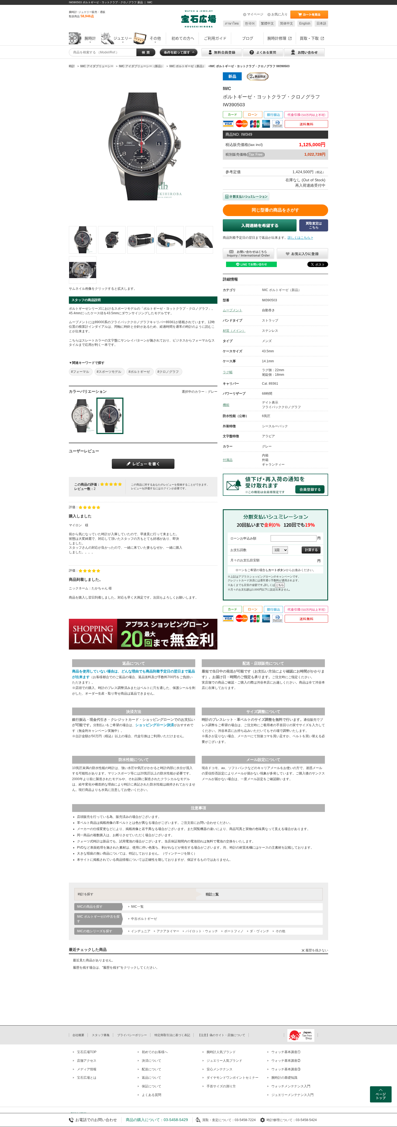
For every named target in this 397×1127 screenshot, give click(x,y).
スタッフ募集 (101, 1035)
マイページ (255, 14)
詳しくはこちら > (300, 238)
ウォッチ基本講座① (286, 1052)
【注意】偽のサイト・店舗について (221, 1035)
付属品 (228, 460)
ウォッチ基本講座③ (286, 1069)
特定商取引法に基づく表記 (172, 1035)
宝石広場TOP (86, 1052)
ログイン (166, 488)
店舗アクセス (86, 1061)
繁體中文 (267, 23)
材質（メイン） (234, 331)
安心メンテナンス (220, 1069)
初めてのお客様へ (155, 1052)
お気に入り (279, 14)
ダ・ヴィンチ (259, 931)
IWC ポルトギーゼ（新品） (281, 290)
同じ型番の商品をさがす (275, 210)
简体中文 (286, 23)
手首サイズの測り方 (221, 1086)
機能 (226, 405)
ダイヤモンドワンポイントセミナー (232, 1078)
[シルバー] (82, 416)
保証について (151, 1086)
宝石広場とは (86, 1078)
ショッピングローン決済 (154, 725)
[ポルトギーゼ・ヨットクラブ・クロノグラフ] (82, 239)
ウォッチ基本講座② (286, 1061)
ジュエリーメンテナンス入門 (292, 1095)
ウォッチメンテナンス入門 (290, 1086)
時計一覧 (212, 894)
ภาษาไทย (232, 23)
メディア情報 (86, 1069)
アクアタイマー (168, 931)
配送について (151, 1069)
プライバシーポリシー (132, 1035)
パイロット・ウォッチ (202, 931)
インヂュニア (140, 931)
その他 (280, 931)
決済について (151, 1061)
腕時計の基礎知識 (284, 1078)
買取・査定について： (218, 1120)
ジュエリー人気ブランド (224, 1061)
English (304, 23)
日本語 (321, 23)
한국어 (250, 23)
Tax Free (256, 154)
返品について (151, 1078)
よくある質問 (151, 1095)
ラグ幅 (228, 372)
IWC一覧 (137, 907)
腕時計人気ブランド (221, 1052)
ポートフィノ (234, 931)
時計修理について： (281, 1120)
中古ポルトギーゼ (144, 919)
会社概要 (78, 1035)
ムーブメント (232, 310)
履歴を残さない (316, 950)
